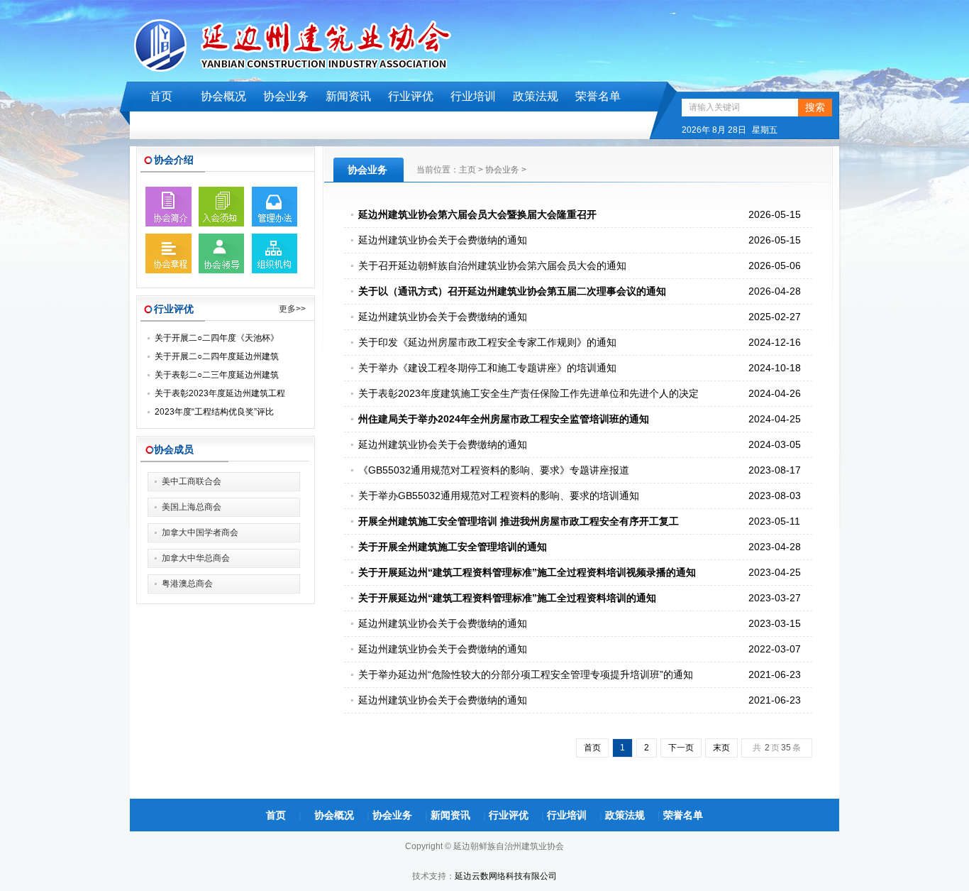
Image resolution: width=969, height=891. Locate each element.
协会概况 (223, 96)
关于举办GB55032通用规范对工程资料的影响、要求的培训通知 (498, 495)
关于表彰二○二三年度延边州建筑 (217, 375)
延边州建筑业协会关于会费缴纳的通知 (442, 240)
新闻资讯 (348, 96)
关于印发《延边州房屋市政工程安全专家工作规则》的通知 (487, 342)
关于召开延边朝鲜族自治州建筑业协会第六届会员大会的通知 (492, 265)
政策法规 (535, 96)
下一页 (681, 748)
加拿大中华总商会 (196, 558)
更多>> (292, 309)
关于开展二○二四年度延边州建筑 (217, 356)
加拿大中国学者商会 (200, 532)
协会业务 (286, 96)
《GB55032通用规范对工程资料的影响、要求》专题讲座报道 (493, 470)
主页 (467, 170)
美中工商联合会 (191, 481)
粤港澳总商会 (187, 584)
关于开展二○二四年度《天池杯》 (217, 338)
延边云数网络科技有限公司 (506, 876)
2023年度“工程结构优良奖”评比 (214, 412)
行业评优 (410, 96)
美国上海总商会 (191, 507)
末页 (721, 748)
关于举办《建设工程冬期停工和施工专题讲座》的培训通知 (487, 367)
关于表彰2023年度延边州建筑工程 (220, 393)
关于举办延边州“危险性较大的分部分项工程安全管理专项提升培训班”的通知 (525, 674)
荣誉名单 (598, 96)
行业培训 (473, 96)
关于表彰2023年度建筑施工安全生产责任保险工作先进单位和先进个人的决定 (528, 393)
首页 (161, 96)
